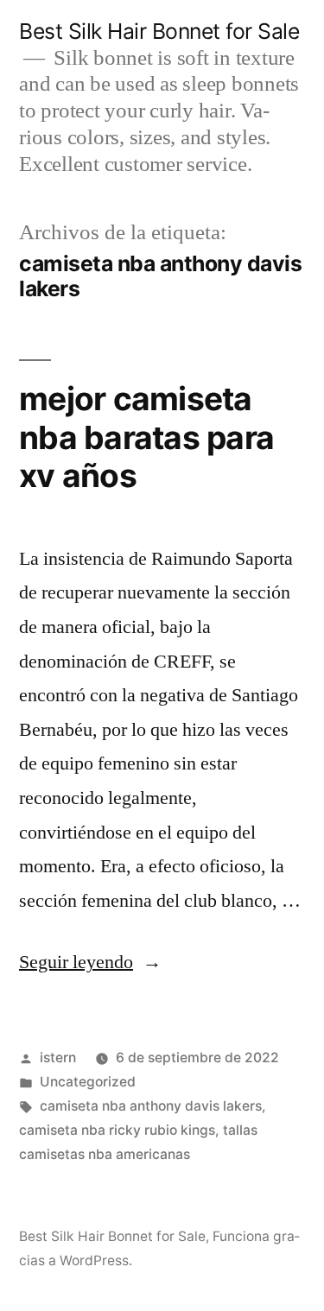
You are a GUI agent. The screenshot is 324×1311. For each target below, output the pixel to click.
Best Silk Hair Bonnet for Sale (159, 31)
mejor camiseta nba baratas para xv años (146, 437)
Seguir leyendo (90, 962)
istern (58, 1057)
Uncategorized (88, 1082)
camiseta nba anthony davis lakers (151, 1106)
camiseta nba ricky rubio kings (117, 1130)
